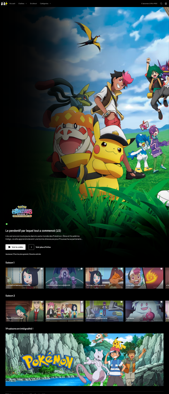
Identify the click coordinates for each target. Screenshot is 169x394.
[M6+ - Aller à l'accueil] (4, 3)
